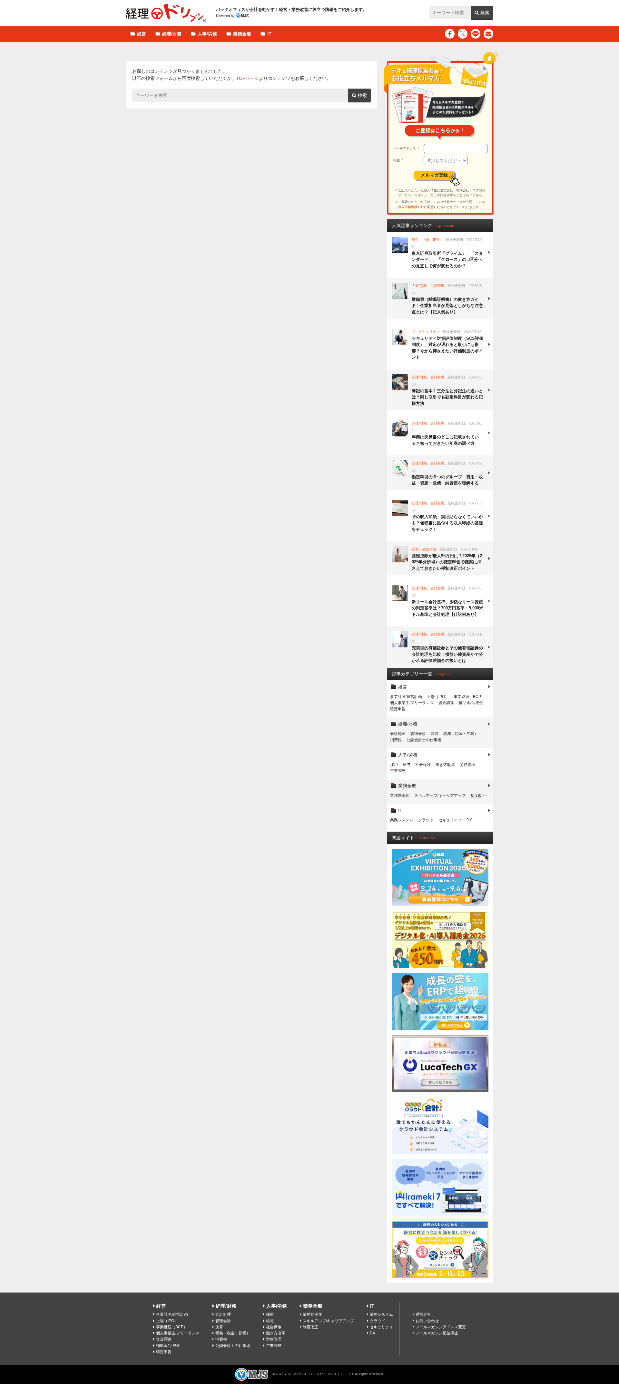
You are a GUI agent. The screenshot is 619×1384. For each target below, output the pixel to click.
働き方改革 (445, 764)
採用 (394, 764)
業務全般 (242, 33)
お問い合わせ (427, 1321)
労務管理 (467, 764)
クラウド (426, 820)
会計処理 (398, 733)
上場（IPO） (438, 696)
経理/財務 (172, 33)
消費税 (396, 740)
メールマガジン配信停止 (437, 1333)
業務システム (401, 820)
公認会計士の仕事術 (424, 740)
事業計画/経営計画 (406, 696)
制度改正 (478, 795)
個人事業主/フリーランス (412, 703)
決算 (434, 733)
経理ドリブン (166, 13)
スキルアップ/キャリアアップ (440, 795)
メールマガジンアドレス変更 (441, 1327)
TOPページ (247, 78)
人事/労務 (207, 33)
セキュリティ (450, 820)
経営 (141, 33)
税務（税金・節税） (460, 733)
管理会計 (418, 733)
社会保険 (423, 764)
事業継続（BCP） (469, 696)
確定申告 (398, 709)
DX (469, 820)
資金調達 (446, 703)
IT (269, 33)
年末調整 (398, 770)
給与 (406, 764)
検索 (484, 12)
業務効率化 (399, 795)
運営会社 (423, 1314)
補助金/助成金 (471, 703)
